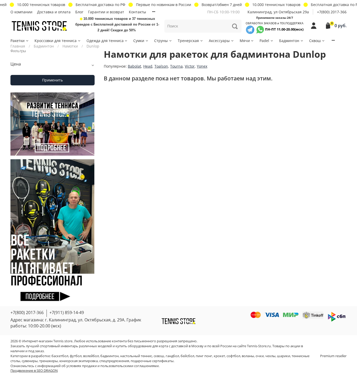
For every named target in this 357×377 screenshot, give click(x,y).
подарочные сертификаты (152, 361)
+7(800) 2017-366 (332, 11)
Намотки (70, 46)
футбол (76, 356)
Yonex (202, 66)
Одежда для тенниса (105, 40)
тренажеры (48, 361)
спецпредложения (114, 361)
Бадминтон (289, 40)
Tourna (176, 66)
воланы (248, 356)
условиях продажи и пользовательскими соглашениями (112, 366)
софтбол (233, 356)
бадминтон (109, 356)
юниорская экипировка (78, 361)
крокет (219, 356)
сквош (159, 356)
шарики (283, 356)
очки (260, 356)
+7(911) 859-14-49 (66, 312)
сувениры (30, 361)
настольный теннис (136, 356)
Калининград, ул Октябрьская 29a (278, 11)
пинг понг (204, 356)
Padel (264, 40)
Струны (161, 40)
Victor (190, 66)
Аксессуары (219, 40)
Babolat (134, 66)
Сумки (138, 40)
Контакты (137, 11)
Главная (17, 46)
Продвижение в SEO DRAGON (34, 370)
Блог (79, 11)
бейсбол (187, 356)
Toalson (161, 66)
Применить (52, 80)
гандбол (172, 356)
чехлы (270, 356)
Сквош (315, 40)
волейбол (91, 356)
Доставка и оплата (54, 11)
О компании (21, 11)
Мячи (245, 40)
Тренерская (188, 40)
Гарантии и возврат (106, 11)
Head (147, 66)
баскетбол (59, 356)
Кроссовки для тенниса (55, 40)
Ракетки (17, 40)
